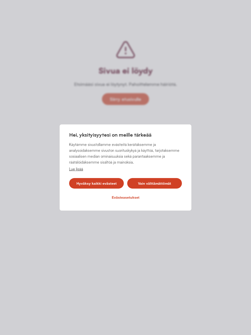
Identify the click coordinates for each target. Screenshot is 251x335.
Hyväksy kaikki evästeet (96, 183)
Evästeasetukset (125, 197)
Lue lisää (76, 169)
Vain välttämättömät (154, 183)
